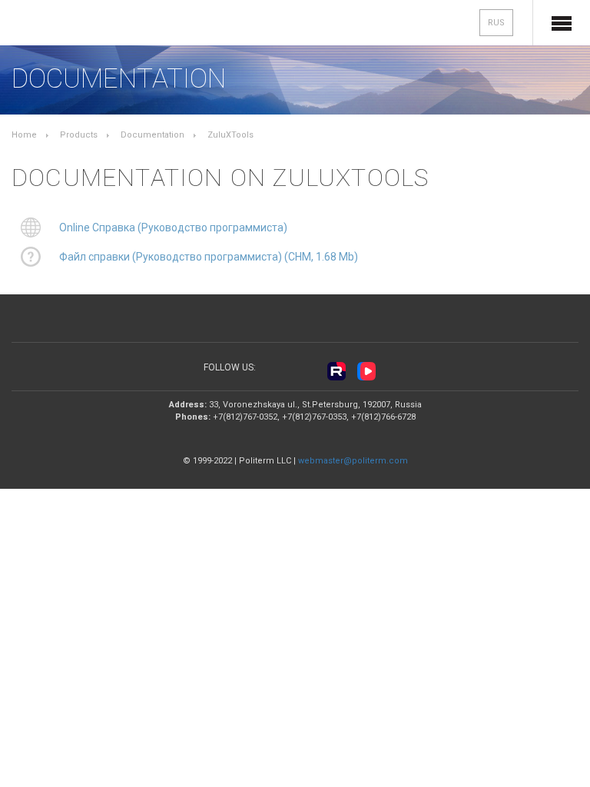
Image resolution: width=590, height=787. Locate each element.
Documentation (152, 135)
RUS (496, 23)
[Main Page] (62, 24)
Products (79, 135)
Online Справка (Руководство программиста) (173, 227)
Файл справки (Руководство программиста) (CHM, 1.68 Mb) (208, 257)
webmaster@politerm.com (353, 461)
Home (24, 135)
